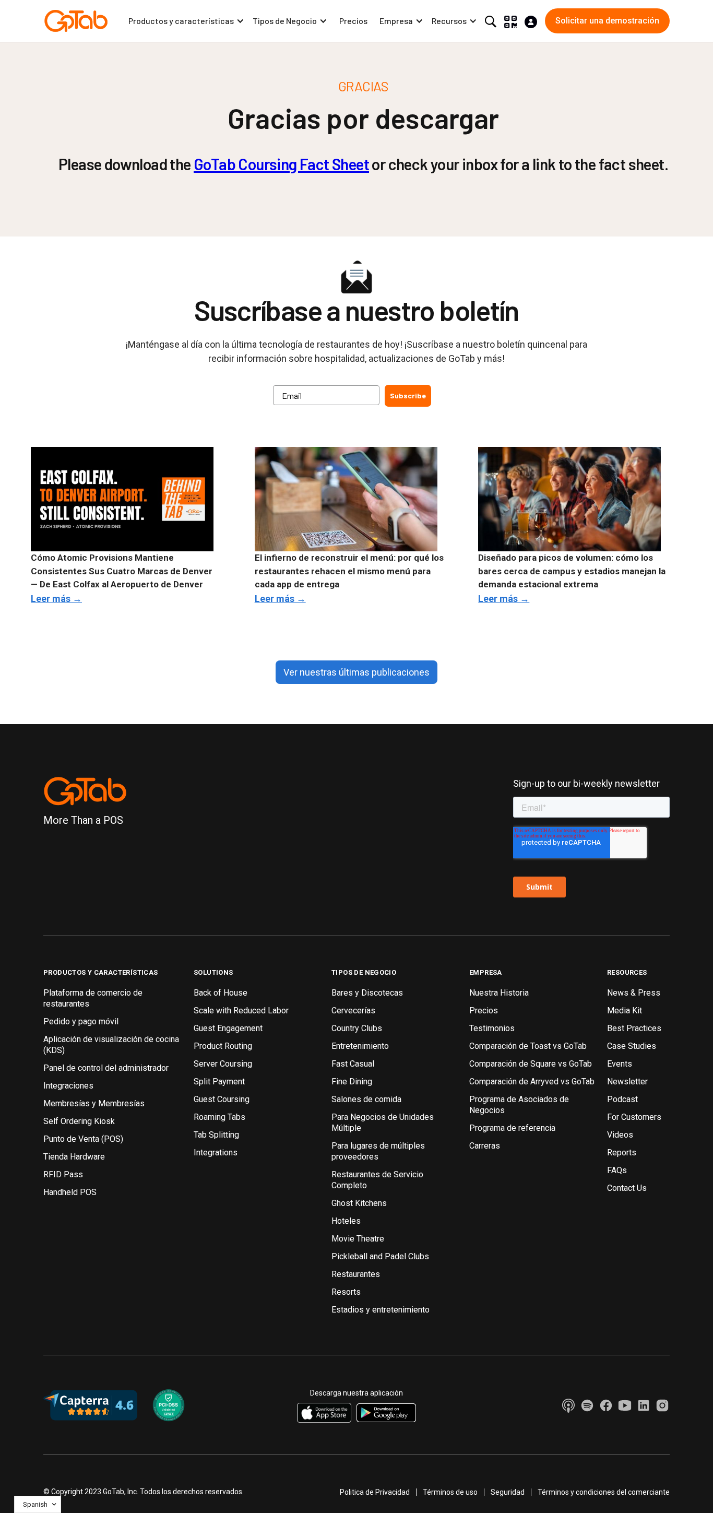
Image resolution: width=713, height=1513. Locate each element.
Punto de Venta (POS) (83, 1139)
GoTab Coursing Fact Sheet (281, 164)
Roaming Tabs (219, 1117)
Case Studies (631, 1046)
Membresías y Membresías (94, 1103)
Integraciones (68, 1086)
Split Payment (219, 1081)
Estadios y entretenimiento (380, 1310)
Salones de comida (366, 1099)
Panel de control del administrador (106, 1068)
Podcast (622, 1099)
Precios (353, 21)
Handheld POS (70, 1192)
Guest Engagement (228, 1028)
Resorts (346, 1292)
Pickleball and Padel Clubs (380, 1256)
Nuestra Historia (499, 993)
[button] (186, 21)
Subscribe (408, 395)
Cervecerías (353, 1010)
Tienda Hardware (74, 1157)
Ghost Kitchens (359, 1203)
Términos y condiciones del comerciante (604, 1492)
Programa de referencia (512, 1128)
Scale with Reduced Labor (241, 1010)
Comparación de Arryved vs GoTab (532, 1081)
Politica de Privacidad (375, 1492)
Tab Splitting (216, 1135)
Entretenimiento (360, 1046)
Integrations (215, 1152)
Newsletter (627, 1081)
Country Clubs (356, 1028)
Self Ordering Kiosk (79, 1121)
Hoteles (346, 1221)
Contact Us (627, 1188)
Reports (621, 1152)
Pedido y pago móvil (80, 1021)
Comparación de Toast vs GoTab (528, 1046)
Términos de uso (450, 1492)
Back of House (220, 993)
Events (619, 1064)
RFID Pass (63, 1174)
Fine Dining (351, 1081)
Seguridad (508, 1492)
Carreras (484, 1146)
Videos (620, 1135)
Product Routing (223, 1046)
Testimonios (492, 1028)
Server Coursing (223, 1064)
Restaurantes (355, 1274)
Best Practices (634, 1028)
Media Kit (624, 1010)
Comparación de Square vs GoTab (530, 1064)
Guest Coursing (221, 1099)
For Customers (634, 1117)
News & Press (633, 993)
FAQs (617, 1170)
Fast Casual (352, 1064)
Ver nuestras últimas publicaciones (356, 672)
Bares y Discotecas (367, 993)
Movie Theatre (357, 1239)
